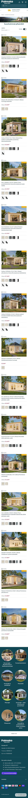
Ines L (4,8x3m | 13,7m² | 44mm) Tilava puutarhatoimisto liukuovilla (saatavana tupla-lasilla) (13, 184)
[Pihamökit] (20, 676)
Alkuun (2, 14)
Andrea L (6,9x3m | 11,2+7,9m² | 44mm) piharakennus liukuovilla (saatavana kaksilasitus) (13, 272)
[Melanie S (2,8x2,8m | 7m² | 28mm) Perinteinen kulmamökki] (14, 463)
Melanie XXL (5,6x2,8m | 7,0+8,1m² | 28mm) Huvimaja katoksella (12, 100)
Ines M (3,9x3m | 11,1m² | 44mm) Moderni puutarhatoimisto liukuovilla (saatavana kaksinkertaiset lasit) (11, 228)
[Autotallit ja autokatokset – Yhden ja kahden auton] (20, 715)
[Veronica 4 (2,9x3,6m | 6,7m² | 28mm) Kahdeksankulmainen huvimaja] (14, 347)
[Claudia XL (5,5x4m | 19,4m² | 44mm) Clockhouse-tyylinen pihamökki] (14, 541)
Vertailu (20, 29)
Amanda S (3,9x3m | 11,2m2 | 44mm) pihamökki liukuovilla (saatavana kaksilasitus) (13, 57)
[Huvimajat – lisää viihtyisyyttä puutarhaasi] (20, 695)
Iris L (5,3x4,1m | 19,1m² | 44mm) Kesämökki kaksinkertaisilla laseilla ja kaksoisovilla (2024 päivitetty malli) (13, 398)
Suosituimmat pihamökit (9, 14)
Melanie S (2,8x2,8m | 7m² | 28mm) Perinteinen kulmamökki (13, 475)
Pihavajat (7, 702)
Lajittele (3, 28)
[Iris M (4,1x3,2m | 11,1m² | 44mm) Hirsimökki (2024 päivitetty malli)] (14, 425)
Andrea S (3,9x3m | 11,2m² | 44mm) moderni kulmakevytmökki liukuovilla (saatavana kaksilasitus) (12, 315)
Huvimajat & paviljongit (7, 684)
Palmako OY (7, 794)
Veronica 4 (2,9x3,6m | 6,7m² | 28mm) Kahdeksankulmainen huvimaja (10, 359)
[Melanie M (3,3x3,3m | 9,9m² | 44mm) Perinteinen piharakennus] (14, 579)
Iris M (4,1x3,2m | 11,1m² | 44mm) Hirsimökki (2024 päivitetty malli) (12, 437)
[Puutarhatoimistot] (20, 655)
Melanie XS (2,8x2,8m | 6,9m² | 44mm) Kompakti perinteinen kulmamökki (13, 629)
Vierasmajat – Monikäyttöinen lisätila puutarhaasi (7, 664)
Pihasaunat (7, 723)
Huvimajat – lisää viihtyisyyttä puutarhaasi (20, 704)
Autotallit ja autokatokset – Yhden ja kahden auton (20, 725)
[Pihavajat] (7, 695)
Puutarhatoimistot (20, 663)
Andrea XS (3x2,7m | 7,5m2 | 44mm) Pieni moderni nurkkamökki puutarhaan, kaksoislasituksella (11, 139)
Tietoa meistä (18, 769)
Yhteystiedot (22, 767)
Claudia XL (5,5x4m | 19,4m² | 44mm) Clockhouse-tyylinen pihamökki (10, 553)
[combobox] (14, 5)
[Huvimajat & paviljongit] (7, 676)
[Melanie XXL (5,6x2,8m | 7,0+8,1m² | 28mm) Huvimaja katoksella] (14, 88)
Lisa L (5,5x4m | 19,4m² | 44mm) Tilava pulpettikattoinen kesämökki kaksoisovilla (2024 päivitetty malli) (13, 514)
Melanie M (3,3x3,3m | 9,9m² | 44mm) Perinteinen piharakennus (13, 591)
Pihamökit (20, 683)
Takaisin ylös (14, 733)
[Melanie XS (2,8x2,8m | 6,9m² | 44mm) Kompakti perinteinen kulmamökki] (14, 617)
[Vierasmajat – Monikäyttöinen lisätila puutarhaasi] (7, 655)
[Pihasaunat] (7, 715)
